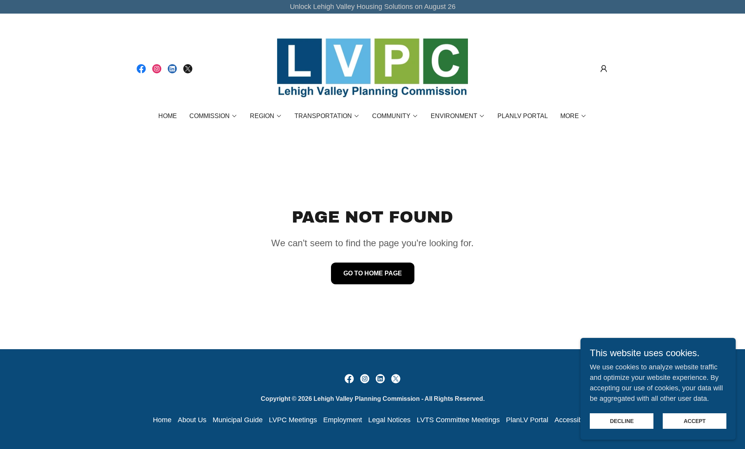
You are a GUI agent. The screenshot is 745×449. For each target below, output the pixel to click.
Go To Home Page (372, 273)
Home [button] (162, 420)
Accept (695, 421)
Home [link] (167, 116)
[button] (604, 69)
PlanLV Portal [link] (522, 116)
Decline (622, 421)
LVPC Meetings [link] (293, 420)
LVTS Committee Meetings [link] (458, 420)
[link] (141, 69)
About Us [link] (192, 420)
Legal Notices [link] (389, 420)
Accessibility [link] (573, 420)
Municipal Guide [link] (238, 420)
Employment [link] (342, 420)
